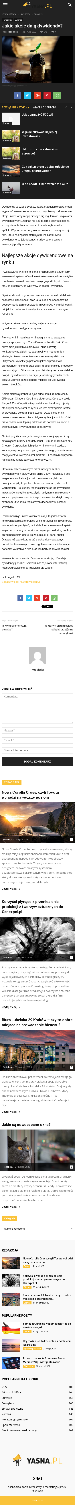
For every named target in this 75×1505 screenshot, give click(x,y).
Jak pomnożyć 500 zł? (37, 114)
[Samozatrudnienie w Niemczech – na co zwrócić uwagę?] (11, 1328)
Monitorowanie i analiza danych (20, 1430)
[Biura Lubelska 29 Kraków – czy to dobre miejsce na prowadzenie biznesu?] (37, 1050)
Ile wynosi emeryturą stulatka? (14, 627)
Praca (26, 1266)
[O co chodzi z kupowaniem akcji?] (11, 188)
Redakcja (13, 31)
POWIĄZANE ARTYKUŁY (15, 107)
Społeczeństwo (11, 1425)
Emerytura (8, 1403)
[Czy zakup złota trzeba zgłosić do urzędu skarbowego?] (11, 171)
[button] (70, 5)
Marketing (28, 1366)
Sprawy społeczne (32, 1348)
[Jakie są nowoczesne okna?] (37, 1150)
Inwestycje (7, 20)
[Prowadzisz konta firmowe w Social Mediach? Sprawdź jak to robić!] (11, 1363)
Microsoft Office (11, 1392)
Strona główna (9, 14)
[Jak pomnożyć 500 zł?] (11, 119)
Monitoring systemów (15, 1419)
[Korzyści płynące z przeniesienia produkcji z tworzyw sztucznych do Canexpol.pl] (37, 939)
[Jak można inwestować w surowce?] (11, 153)
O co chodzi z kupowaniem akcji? (45, 184)
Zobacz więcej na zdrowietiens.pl (21, 581)
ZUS (4, 1387)
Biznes (27, 1287)
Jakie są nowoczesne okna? (26, 1124)
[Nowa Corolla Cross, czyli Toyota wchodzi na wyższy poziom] (37, 822)
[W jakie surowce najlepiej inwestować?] (11, 136)
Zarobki (6, 1414)
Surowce (18, 20)
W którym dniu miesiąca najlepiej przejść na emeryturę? (59, 629)
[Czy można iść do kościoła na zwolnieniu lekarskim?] (11, 1345)
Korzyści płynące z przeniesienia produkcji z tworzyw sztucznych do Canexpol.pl (32, 906)
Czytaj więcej (9, 889)
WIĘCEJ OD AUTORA (44, 107)
